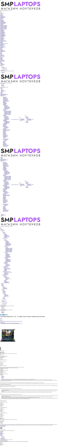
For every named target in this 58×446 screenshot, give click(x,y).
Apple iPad (7, 247)
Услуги (1, 432)
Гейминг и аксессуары (17, 321)
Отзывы (1, 434)
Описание (3, 376)
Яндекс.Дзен (3, 72)
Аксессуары (5, 276)
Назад (5, 233)
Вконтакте (3, 307)
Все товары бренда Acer (3, 426)
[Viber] (4, 314)
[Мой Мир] (2, 314)
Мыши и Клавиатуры (8, 278)
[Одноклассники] (1, 314)
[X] (3, 314)
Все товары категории (2, 425)
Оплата (2, 377)
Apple (5, 239)
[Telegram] (7, 314)
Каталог (4, 232)
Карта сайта (1, 435)
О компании (1, 431)
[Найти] (0, 11)
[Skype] (6, 314)
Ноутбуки (5, 234)
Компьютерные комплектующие (8, 272)
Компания (4, 291)
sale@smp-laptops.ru (3, 70)
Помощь (5, 294)
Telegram (3, 85)
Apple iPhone (7, 241)
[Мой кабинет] (0, 213)
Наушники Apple (8, 264)
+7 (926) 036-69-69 (2, 83)
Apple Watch (7, 253)
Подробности (1, 411)
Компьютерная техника (7, 268)
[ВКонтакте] (0, 314)
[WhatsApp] (5, 314)
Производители (2, 433)
